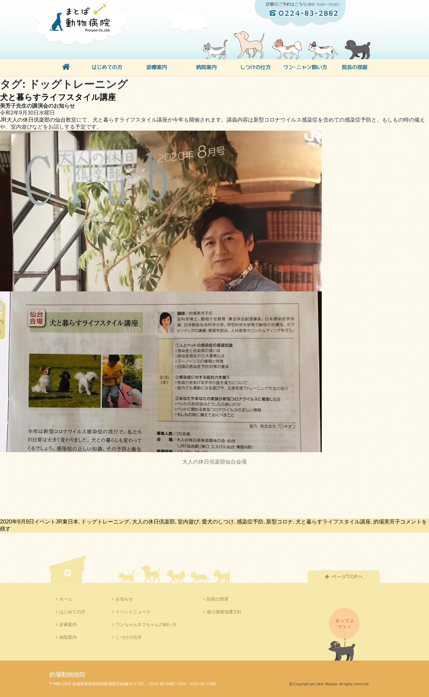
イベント (45, 522)
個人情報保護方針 (224, 611)
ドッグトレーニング (105, 522)
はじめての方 (72, 611)
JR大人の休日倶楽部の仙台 (33, 120)
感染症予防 (250, 522)
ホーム (65, 599)
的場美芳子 (386, 522)
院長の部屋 (218, 599)
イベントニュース (133, 611)
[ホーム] (65, 68)
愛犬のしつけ (218, 522)
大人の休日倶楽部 (153, 522)
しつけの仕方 (129, 637)
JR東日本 (67, 522)
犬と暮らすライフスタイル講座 (58, 96)
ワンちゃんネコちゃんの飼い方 (146, 624)
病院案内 (68, 637)
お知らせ (124, 599)
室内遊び (188, 522)
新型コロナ (279, 522)
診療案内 (68, 624)
